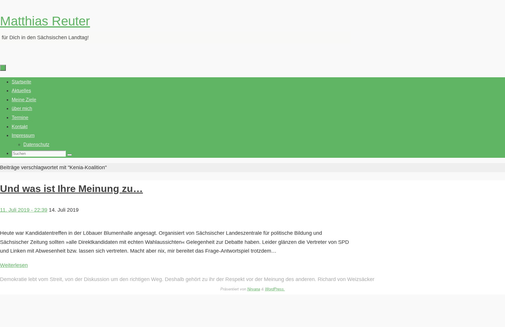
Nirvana (253, 289)
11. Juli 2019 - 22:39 (23, 210)
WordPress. (275, 289)
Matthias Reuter (45, 21)
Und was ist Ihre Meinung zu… (71, 188)
